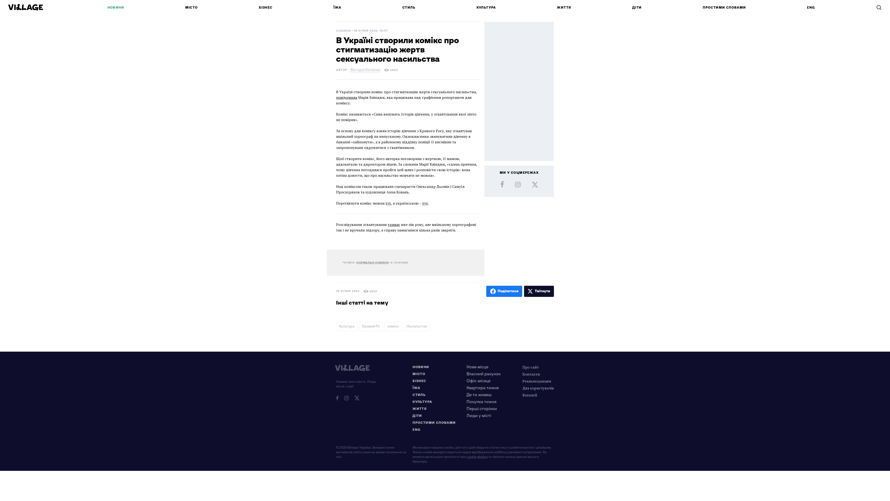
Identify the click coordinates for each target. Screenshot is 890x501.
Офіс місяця (478, 381)
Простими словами (724, 8)
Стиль (408, 8)
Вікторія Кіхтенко (365, 70)
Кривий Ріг (371, 326)
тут (388, 203)
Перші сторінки (482, 408)
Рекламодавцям (536, 381)
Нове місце (477, 367)
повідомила (346, 97)
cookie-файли (477, 457)
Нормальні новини (372, 262)
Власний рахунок (484, 374)
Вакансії (529, 395)
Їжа (337, 8)
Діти (637, 8)
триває (394, 224)
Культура (486, 8)
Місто (191, 8)
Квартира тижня (483, 387)
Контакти (531, 374)
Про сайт (530, 367)
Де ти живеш (479, 394)
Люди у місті (479, 415)
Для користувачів (538, 388)
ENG (811, 8)
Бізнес (265, 8)
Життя (564, 8)
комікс (393, 326)
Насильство (417, 326)
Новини (116, 8)
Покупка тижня (481, 401)
